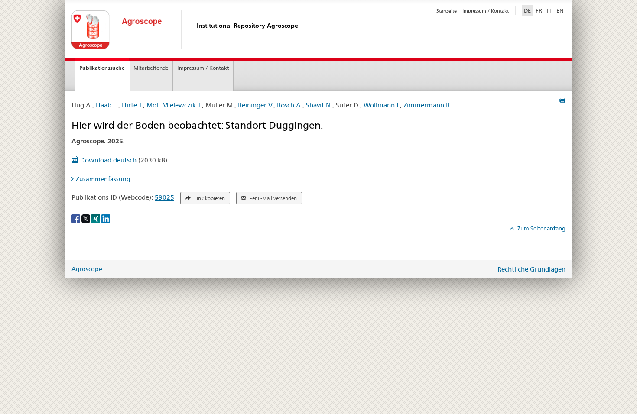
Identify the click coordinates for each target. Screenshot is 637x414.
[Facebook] (76, 217)
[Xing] (96, 217)
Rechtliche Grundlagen (531, 269)
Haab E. (107, 105)
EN (560, 10)
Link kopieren (209, 198)
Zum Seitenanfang (541, 228)
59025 (164, 197)
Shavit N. (319, 105)
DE (528, 10)
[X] (86, 217)
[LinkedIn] (105, 217)
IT (549, 10)
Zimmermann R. (427, 105)
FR (539, 10)
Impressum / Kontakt (485, 11)
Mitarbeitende (151, 68)
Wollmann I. (382, 105)
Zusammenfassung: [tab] (104, 178)
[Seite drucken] (562, 100)
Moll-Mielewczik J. (174, 105)
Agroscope (87, 268)
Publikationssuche (102, 68)
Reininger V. (255, 105)
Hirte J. (132, 105)
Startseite (446, 11)
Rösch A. (289, 105)
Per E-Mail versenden (272, 198)
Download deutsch (108, 160)
